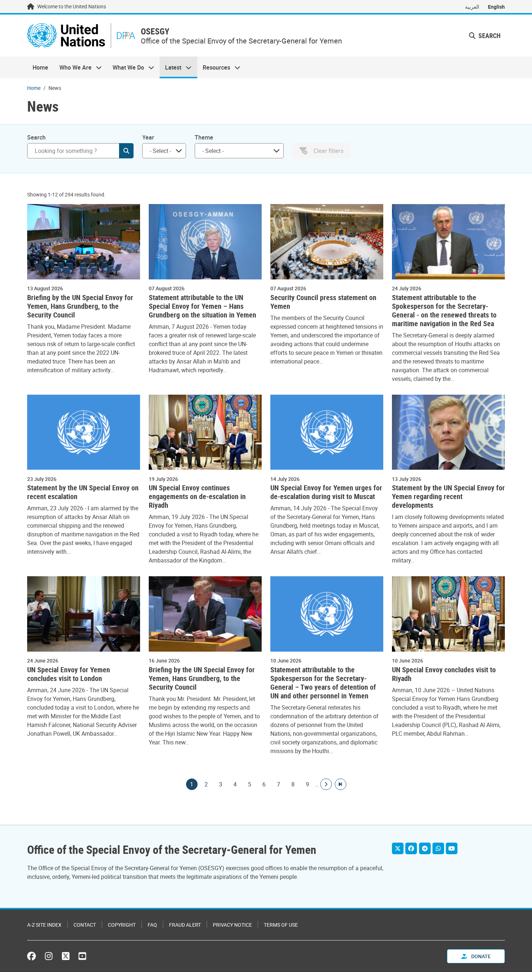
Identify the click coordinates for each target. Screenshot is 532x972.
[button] (485, 35)
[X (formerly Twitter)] (65, 956)
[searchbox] (161, 150)
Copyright (122, 924)
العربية (472, 6)
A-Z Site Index (44, 924)
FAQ (152, 924)
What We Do (125, 67)
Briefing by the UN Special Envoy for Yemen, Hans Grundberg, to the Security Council (80, 306)
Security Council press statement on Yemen (323, 302)
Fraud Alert (185, 924)
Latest (170, 67)
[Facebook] (411, 848)
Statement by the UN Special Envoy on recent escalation (83, 492)
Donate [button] (480, 956)
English (496, 6)
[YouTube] (451, 848)
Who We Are (72, 67)
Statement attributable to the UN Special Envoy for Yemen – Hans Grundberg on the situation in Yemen (202, 306)
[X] (398, 848)
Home (40, 67)
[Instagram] (48, 956)
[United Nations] (66, 35)
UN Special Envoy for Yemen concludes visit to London (68, 674)
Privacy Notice (232, 924)
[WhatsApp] (438, 848)
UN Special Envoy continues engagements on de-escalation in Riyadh (197, 496)
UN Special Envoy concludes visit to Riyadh (444, 674)
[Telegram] (425, 848)
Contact (84, 924)
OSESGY (155, 31)
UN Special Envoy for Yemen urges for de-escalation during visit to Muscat (326, 492)
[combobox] (164, 151)
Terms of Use (281, 924)
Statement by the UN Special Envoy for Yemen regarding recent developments (448, 496)
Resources (213, 67)
